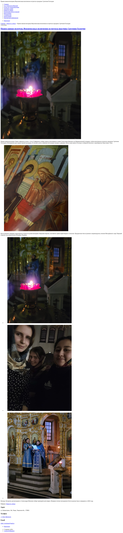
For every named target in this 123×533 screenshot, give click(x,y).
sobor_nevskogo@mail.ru (7, 523)
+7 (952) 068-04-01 (6, 517)
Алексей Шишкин (9, 531)
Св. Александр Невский (11, 5)
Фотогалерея (7, 16)
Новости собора (8, 10)
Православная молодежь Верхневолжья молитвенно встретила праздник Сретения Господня (43, 29)
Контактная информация (11, 18)
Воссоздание (7, 13)
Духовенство (7, 15)
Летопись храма (8, 8)
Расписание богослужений (11, 12)
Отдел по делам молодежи (11, 7)
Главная (6, 4)
